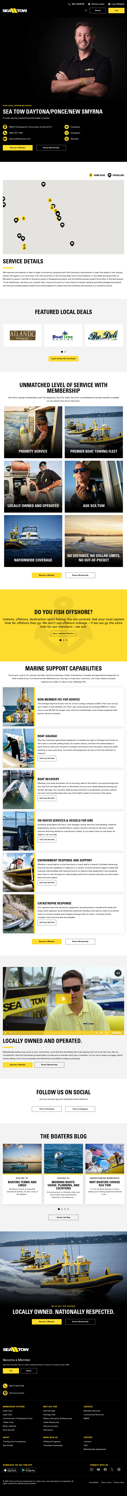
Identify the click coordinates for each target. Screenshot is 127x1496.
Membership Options (14, 1407)
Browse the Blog (63, 1217)
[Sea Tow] (14, 10)
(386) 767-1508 (16, 133)
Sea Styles (8, 1445)
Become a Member (17, 148)
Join (116, 10)
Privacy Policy (119, 1482)
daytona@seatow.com (20, 139)
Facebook (75, 127)
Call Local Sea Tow (46, 758)
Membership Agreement (95, 1449)
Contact (87, 1441)
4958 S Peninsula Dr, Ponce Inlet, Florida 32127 (30, 127)
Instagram (75, 133)
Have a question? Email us (63, 634)
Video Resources (51, 1422)
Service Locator (98, 4)
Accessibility (93, 1482)
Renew (98, 10)
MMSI (86, 1418)
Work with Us (50, 1438)
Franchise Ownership (53, 1445)
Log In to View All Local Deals (63, 359)
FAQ (86, 1445)
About (6, 1438)
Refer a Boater (9, 1426)
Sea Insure (48, 1430)
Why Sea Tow (50, 1407)
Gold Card (7, 1411)
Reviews (74, 139)
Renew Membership (51, 148)
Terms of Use (106, 1482)
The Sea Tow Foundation (14, 1441)
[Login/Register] (86, 10)
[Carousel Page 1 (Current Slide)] (62, 352)
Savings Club (49, 1414)
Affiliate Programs (52, 1441)
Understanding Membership (105, 1178)
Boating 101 (22, 1178)
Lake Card (7, 1414)
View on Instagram (80, 1109)
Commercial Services (94, 1414)
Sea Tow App (49, 1411)
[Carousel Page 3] (67, 640)
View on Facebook (46, 1109)
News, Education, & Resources (57, 1418)
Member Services (92, 1411)
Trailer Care (8, 1422)
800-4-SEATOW (78, 4)
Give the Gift (9, 1430)
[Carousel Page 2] (65, 352)
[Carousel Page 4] (68, 1209)
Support (88, 1438)
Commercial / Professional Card (17, 1418)
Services (88, 1407)
